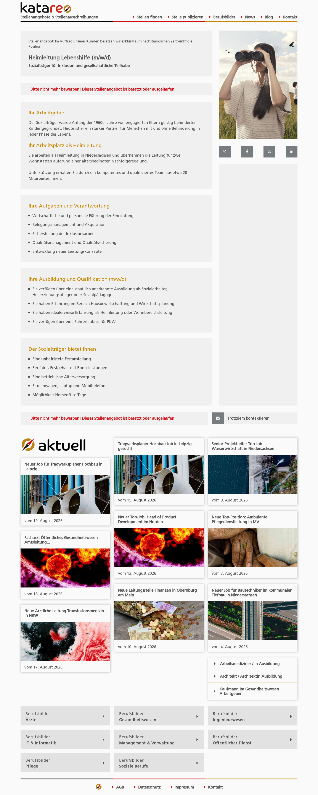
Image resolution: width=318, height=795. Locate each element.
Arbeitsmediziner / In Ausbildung (250, 663)
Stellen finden (149, 17)
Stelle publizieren (187, 17)
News (249, 17)
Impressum (183, 787)
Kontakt (289, 17)
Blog (268, 17)
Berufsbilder (223, 17)
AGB (119, 787)
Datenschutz (149, 787)
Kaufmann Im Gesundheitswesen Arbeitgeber (249, 691)
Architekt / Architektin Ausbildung (251, 676)
